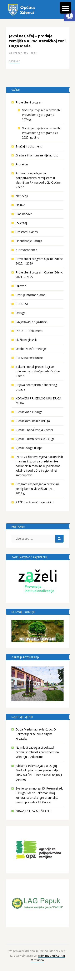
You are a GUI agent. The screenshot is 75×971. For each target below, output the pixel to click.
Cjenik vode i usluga (29, 412)
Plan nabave (24, 214)
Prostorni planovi (27, 232)
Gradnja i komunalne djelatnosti (37, 155)
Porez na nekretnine (29, 358)
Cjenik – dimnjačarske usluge (35, 439)
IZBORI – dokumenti (29, 331)
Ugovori (21, 286)
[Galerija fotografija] (37, 683)
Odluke (20, 205)
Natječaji (22, 196)
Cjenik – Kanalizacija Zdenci (34, 430)
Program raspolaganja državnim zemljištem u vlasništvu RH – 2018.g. (37, 488)
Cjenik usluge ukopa (29, 448)
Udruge (20, 313)
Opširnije (14, 61)
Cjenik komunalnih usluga (33, 421)
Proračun (22, 164)
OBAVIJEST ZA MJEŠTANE (33, 811)
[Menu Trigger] (65, 8)
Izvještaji (22, 223)
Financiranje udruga (29, 241)
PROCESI (22, 304)
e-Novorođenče (26, 250)
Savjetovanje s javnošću (32, 322)
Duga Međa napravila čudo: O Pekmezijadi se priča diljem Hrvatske (36, 734)
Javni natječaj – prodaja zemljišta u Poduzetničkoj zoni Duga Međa (37, 40)
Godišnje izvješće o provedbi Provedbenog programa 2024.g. (41, 114)
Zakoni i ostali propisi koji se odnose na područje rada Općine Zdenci (38, 371)
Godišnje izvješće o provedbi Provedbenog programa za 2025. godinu (41, 132)
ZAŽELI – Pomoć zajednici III (35, 502)
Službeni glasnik (26, 340)
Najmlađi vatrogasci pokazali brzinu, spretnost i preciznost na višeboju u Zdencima (37, 752)
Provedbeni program (29, 102)
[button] (69, 15)
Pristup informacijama (30, 295)
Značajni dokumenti (29, 146)
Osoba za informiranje (31, 349)
